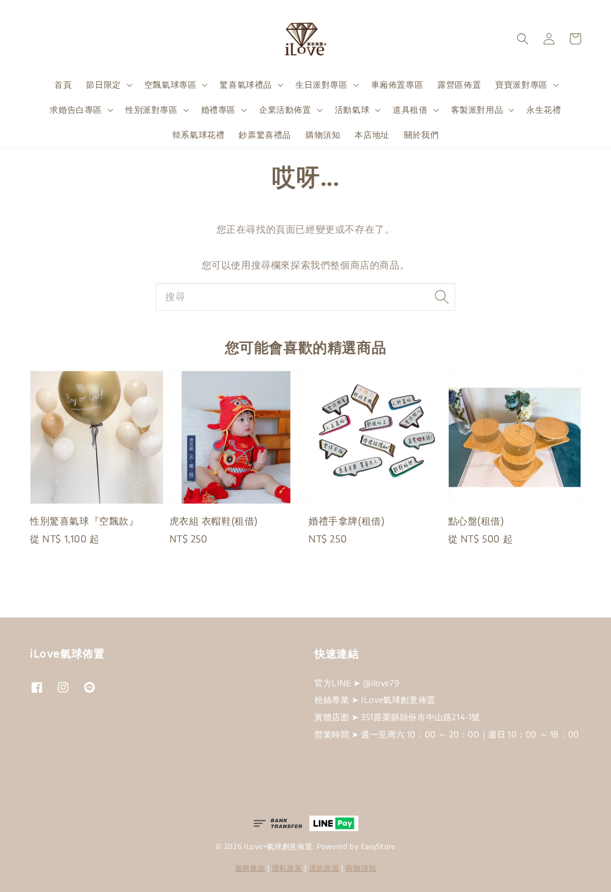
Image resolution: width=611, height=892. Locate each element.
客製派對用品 (477, 109)
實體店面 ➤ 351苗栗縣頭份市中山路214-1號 (397, 717)
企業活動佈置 (285, 109)
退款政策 (324, 867)
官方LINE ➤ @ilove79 (356, 683)
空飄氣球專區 (170, 84)
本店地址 (371, 134)
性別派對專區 (151, 109)
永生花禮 (543, 109)
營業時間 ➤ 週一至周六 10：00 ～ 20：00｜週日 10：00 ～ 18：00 (446, 734)
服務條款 (250, 867)
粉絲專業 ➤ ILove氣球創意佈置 (375, 700)
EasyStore (378, 846)
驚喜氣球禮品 (246, 84)
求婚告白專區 (76, 109)
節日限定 (103, 84)
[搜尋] (441, 296)
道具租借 (410, 109)
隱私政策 (287, 867)
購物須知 (323, 134)
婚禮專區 (218, 109)
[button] (523, 39)
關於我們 (421, 134)
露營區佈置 (459, 84)
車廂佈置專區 (397, 84)
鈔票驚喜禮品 (265, 134)
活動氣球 (352, 109)
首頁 (63, 84)
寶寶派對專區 (521, 84)
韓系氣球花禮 (198, 134)
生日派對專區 (321, 84)
